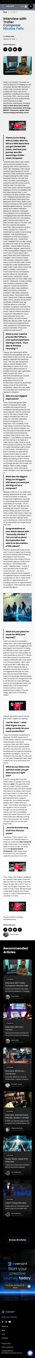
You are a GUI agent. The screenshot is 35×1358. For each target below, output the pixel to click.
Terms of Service (7, 1347)
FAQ (3, 1334)
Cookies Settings (7, 1351)
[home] (8, 6)
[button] (30, 6)
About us (5, 1326)
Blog (3, 1330)
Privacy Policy (6, 1343)
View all (8, 1225)
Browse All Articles (17, 1240)
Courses (5, 1338)
